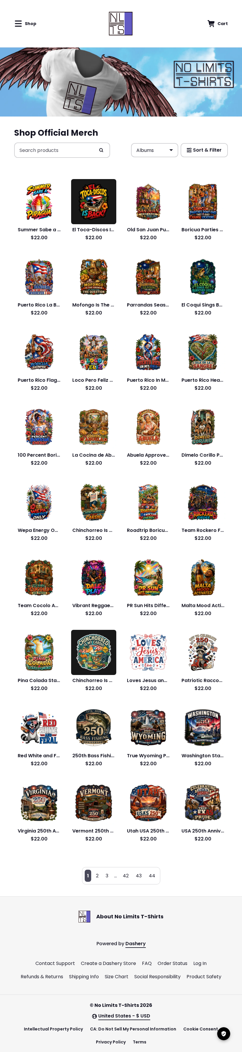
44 (152, 875)
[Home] (121, 23)
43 (139, 875)
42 (126, 875)
